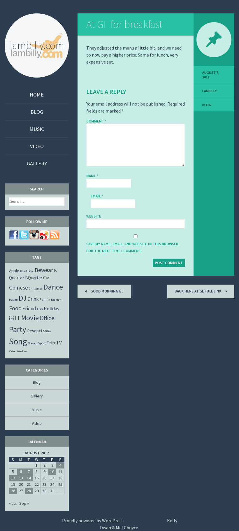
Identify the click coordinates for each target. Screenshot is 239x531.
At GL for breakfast (124, 24)
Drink (33, 299)
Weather (22, 351)
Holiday (51, 308)
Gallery (37, 163)
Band (23, 271)
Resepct (34, 330)
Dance (53, 287)
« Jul (13, 503)
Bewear (44, 270)
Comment (96, 121)
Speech (32, 343)
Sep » (24, 503)
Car (46, 278)
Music (36, 129)
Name (92, 176)
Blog (37, 111)
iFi (11, 318)
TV (59, 342)
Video (37, 146)
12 (13, 478)
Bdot (31, 271)
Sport (42, 343)
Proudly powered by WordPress (93, 520)
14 (29, 478)
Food (15, 308)
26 (13, 490)
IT (17, 318)
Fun (40, 309)
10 (52, 471)
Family (45, 299)
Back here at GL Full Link (198, 291)
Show (47, 331)
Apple (14, 270)
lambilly (209, 91)
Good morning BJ (106, 291)
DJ (23, 298)
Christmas (36, 288)
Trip (51, 343)
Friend (29, 308)
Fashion (56, 300)
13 (21, 478)
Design (13, 300)
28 (29, 490)
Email (97, 196)
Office (47, 318)
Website (93, 216)
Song (18, 341)
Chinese (18, 287)
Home (37, 94)
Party (17, 329)
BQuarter (33, 278)
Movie (30, 317)
